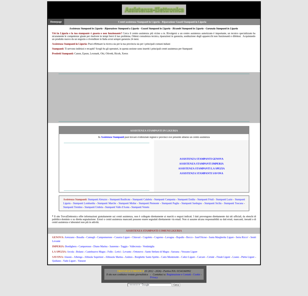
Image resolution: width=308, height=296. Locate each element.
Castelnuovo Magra (95, 251)
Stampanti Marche (106, 203)
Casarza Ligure (122, 237)
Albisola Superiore (93, 257)
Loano (235, 257)
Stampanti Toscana (233, 203)
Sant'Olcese (201, 237)
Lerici (118, 251)
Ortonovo (138, 251)
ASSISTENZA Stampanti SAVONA (201, 173)
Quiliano (56, 260)
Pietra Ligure (247, 257)
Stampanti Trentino (72, 207)
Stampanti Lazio (224, 199)
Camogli (90, 237)
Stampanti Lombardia (84, 203)
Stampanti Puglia (170, 203)
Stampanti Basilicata (120, 199)
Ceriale (210, 257)
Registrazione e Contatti (179, 274)
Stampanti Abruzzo (97, 199)
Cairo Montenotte (170, 257)
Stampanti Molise (127, 203)
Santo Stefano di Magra (157, 251)
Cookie (196, 274)
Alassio (68, 257)
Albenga (78, 257)
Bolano (79, 251)
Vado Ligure (69, 260)
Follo (110, 251)
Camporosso (85, 246)
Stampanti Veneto (140, 207)
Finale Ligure (223, 257)
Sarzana (175, 251)
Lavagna (169, 237)
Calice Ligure (188, 257)
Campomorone (104, 237)
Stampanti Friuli (205, 199)
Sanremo (114, 246)
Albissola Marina (114, 257)
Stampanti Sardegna (191, 203)
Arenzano (69, 237)
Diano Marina (100, 246)
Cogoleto (147, 237)
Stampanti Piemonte (149, 203)
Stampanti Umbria (94, 207)
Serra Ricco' (242, 237)
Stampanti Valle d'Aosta (117, 207)
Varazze (82, 260)
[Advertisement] (144, 97)
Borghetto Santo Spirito (147, 257)
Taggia (124, 246)
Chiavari (136, 237)
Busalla (80, 237)
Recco (189, 237)
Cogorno (158, 237)
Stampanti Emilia (186, 199)
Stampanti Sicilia (213, 203)
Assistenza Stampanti (112, 137)
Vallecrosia (135, 246)
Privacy (154, 277)
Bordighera (71, 246)
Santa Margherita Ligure (221, 237)
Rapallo (180, 237)
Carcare (201, 257)
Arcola (70, 251)
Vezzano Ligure (189, 251)
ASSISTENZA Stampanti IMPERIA (201, 163)
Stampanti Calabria (142, 199)
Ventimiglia (148, 246)
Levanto (127, 251)
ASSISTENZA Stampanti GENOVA (201, 158)
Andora (129, 257)
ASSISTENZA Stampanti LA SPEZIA (201, 168)
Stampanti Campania (164, 199)
